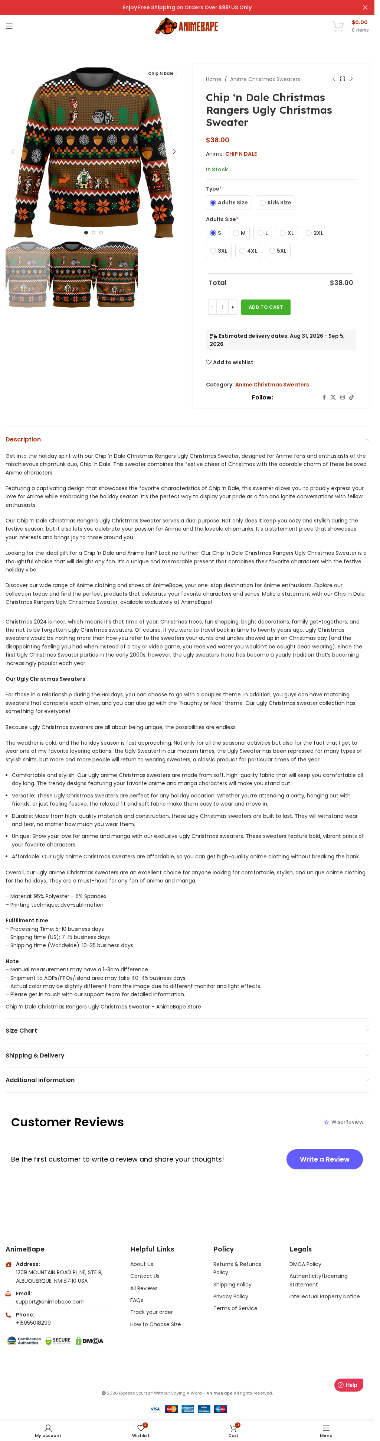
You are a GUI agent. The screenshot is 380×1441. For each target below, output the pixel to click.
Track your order (151, 1312)
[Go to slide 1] (86, 232)
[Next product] (351, 79)
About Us (141, 1264)
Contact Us (145, 1276)
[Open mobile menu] (9, 26)
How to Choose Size (155, 1324)
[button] (13, 151)
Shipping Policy (232, 1284)
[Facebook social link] (324, 397)
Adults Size (222, 219)
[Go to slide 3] (101, 232)
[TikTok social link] (351, 397)
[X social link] (333, 397)
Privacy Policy (230, 1296)
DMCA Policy (305, 1264)
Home (214, 79)
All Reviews (144, 1288)
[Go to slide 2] (93, 232)
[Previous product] (333, 79)
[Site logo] (187, 25)
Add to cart (266, 307)
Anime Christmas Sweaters (265, 79)
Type (214, 188)
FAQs (136, 1300)
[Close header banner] (365, 7)
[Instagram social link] (342, 397)
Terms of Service (235, 1308)
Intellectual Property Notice (324, 1296)
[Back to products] (342, 79)
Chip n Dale (241, 154)
